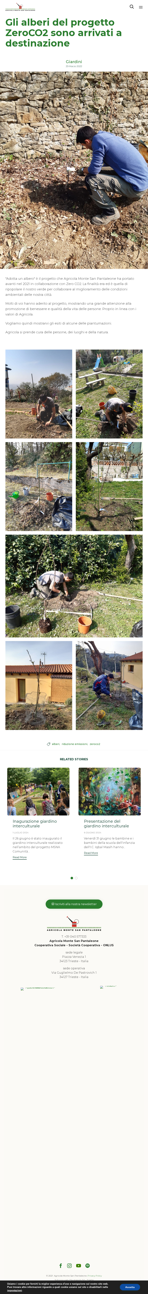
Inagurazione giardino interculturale (35, 823)
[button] (20, 858)
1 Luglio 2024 (21, 832)
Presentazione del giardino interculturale (106, 823)
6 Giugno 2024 (92, 832)
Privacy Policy (95, 1275)
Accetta (130, 1287)
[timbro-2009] (109, 985)
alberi (55, 744)
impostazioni (14, 1290)
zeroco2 (95, 744)
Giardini (74, 62)
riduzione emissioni (74, 744)
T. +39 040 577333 (74, 936)
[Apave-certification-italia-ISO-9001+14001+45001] (39, 987)
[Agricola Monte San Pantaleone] (20, 7)
